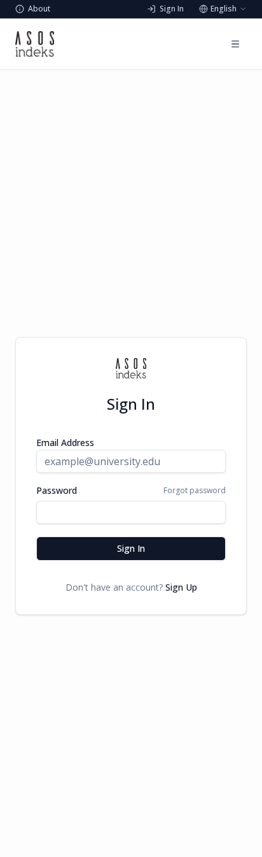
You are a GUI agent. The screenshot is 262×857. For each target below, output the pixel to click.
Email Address (65, 442)
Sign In (131, 548)
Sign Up (181, 587)
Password (56, 490)
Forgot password (194, 491)
